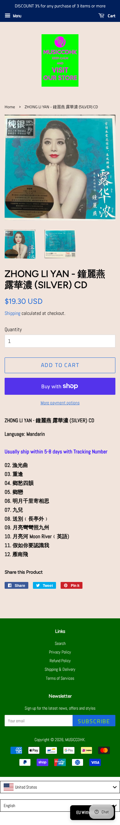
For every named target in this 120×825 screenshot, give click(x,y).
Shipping (12, 313)
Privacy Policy (60, 652)
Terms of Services (60, 678)
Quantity (13, 329)
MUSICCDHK (75, 739)
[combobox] (60, 787)
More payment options (60, 403)
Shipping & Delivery (60, 669)
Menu (16, 16)
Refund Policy (60, 660)
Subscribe (94, 721)
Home (10, 107)
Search (60, 643)
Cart (111, 15)
